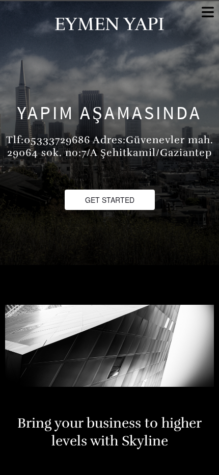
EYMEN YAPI (109, 24)
